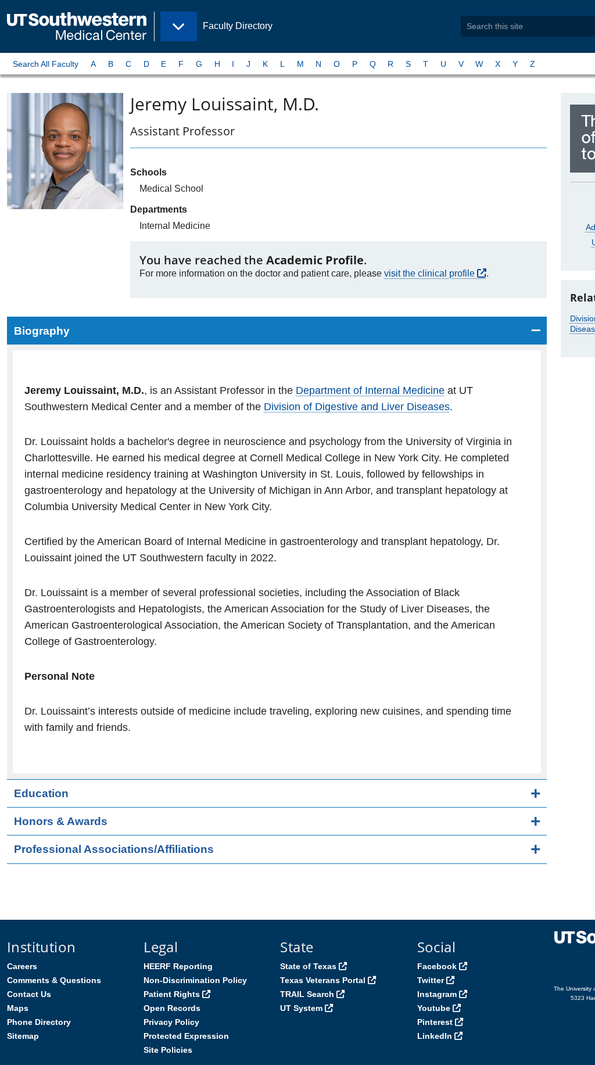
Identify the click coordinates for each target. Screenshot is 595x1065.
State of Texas (308, 966)
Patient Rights (172, 994)
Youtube (433, 1008)
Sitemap (23, 1036)
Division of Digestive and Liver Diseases (357, 407)
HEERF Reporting (178, 966)
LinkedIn (434, 1036)
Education (41, 793)
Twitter (430, 980)
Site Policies (168, 1050)
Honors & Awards (60, 821)
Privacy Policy (171, 1022)
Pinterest (435, 1022)
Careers (22, 966)
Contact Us (29, 994)
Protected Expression (186, 1036)
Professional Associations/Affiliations (114, 849)
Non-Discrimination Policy (195, 980)
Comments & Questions (54, 980)
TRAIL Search (307, 994)
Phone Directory (39, 1022)
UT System (301, 1008)
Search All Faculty (45, 64)
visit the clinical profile (429, 273)
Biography (42, 331)
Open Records (172, 1008)
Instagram (437, 994)
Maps (17, 1008)
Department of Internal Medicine (370, 390)
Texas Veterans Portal (322, 980)
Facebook (437, 966)
